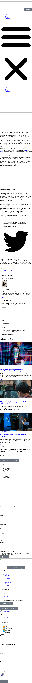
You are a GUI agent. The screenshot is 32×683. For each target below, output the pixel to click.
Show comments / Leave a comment (10, 278)
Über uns (5, 593)
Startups (2, 366)
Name (3, 320)
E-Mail (2, 529)
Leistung (2, 538)
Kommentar (5, 307)
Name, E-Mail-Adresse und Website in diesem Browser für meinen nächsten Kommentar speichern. (14, 331)
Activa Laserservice (5, 611)
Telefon (2, 533)
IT (11, 271)
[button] (16, 53)
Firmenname (3, 524)
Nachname (3, 520)
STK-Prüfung (6, 18)
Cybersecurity (3, 95)
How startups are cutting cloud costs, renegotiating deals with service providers (13, 370)
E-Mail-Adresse (6, 323)
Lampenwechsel (7, 16)
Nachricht (2, 542)
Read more (2, 379)
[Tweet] (16, 254)
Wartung (5, 14)
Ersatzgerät (6, 17)
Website (3, 327)
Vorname (2, 515)
